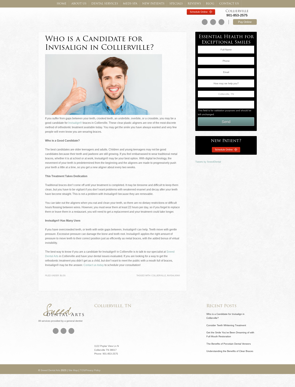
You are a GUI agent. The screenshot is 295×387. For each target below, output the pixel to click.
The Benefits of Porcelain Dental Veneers (228, 343)
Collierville (237, 11)
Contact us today (93, 265)
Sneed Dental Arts (58, 17)
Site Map (73, 370)
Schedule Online (199, 11)
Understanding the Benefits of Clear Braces (229, 351)
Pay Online (245, 22)
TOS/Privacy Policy (90, 370)
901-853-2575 (237, 15)
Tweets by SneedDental (208, 161)
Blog (63, 275)
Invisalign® (75, 122)
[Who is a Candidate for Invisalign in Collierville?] (103, 113)
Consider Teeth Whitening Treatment (226, 325)
